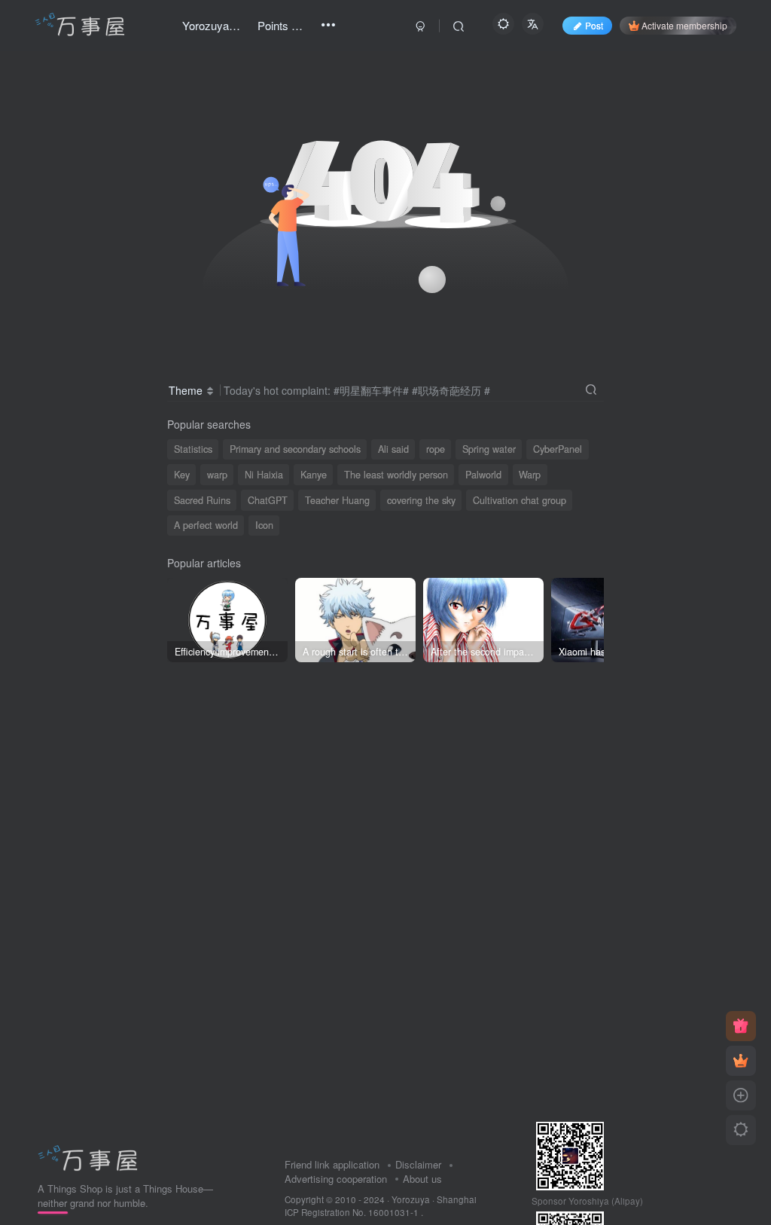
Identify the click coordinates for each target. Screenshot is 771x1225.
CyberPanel (557, 449)
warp (217, 474)
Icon (264, 525)
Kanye (313, 474)
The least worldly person (396, 474)
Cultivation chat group (519, 500)
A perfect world (206, 525)
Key (182, 474)
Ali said (393, 449)
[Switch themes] (741, 1130)
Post (594, 25)
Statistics (193, 449)
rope (435, 449)
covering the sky (421, 500)
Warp (530, 474)
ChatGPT (268, 500)
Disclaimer (418, 1164)
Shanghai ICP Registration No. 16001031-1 (381, 1205)
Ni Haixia (264, 474)
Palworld (483, 474)
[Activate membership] (741, 1061)
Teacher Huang (337, 500)
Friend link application (332, 1164)
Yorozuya (411, 1199)
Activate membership (684, 25)
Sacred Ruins (202, 500)
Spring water (489, 449)
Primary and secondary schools (295, 449)
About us (422, 1179)
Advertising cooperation (336, 1179)
